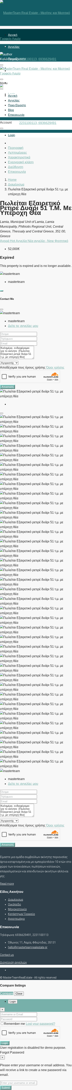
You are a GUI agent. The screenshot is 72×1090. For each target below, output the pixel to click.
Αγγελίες (14, 46)
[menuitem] (11, 135)
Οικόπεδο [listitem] (14, 904)
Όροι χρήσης (55, 367)
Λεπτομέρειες (17, 152)
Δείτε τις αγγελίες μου (23, 326)
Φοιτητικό (61, 241)
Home (12, 179)
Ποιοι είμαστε (17, 105)
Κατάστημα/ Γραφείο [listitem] (21, 914)
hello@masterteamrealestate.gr (27, 947)
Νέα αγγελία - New (41, 241)
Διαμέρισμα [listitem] (15, 899)
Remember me (15, 1023)
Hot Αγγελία (19, 241)
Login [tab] (13, 1001)
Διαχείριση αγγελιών (13, 962)
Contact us (7, 954)
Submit (6, 1087)
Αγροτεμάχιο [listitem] (16, 918)
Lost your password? (40, 1023)
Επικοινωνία (16, 82)
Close (19, 993)
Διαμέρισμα (16, 184)
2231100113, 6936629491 (37, 123)
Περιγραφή (15, 148)
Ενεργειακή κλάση (21, 162)
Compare (6, 993)
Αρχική (12, 34)
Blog (11, 110)
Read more (7, 883)
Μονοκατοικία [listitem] (17, 909)
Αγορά (5, 241)
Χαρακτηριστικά (19, 157)
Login (5, 1043)
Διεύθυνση (15, 167)
